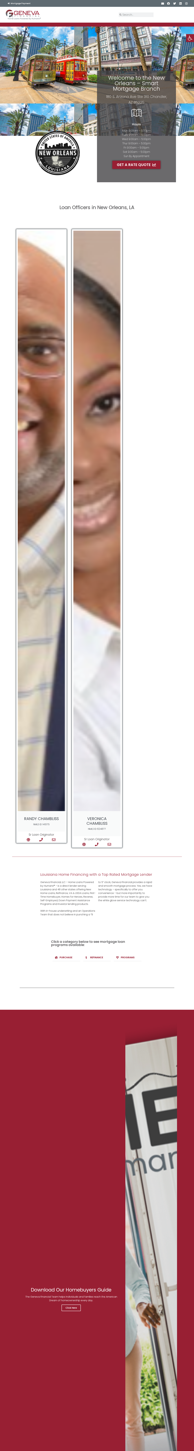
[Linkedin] (180, 3)
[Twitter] (174, 3)
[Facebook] (169, 3)
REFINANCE (96, 957)
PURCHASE (66, 957)
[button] (66, 957)
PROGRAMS (128, 957)
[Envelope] (163, 3)
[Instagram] (186, 3)
